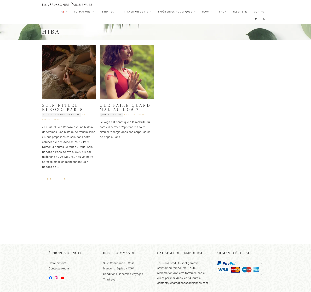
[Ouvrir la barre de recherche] (264, 19)
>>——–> (57, 179)
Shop (222, 11)
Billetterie (240, 11)
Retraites (107, 11)
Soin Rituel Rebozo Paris (62, 107)
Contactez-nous (59, 268)
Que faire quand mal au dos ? (125, 107)
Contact (260, 11)
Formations (82, 11)
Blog (205, 11)
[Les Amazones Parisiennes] (67, 4)
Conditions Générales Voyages (123, 274)
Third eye (109, 279)
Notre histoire (57, 263)
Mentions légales (114, 268)
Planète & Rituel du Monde (61, 115)
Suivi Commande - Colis (118, 263)
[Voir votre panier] (255, 19)
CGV (131, 268)
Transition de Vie (136, 11)
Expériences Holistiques (175, 11)
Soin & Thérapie (111, 115)
